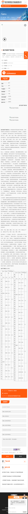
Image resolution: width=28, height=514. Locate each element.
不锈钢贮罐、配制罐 (12, 390)
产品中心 (13, 17)
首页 (8, 17)
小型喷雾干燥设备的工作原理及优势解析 (11, 476)
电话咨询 (25, 57)
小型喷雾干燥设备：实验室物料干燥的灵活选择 (13, 480)
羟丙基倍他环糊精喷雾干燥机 (14, 395)
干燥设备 (19, 17)
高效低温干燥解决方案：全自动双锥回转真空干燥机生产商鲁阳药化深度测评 (14, 484)
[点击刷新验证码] (17, 449)
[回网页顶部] (26, 53)
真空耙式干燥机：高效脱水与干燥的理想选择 (12, 472)
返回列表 (6, 393)
